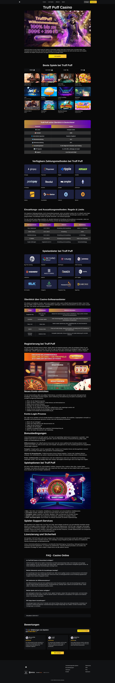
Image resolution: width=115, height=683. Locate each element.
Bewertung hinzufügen (83, 630)
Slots (82, 69)
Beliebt (31, 69)
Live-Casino (48, 69)
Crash (65, 69)
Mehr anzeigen (57, 652)
